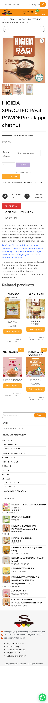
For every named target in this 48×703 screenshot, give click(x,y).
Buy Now (23, 165)
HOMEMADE (27, 183)
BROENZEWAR (11, 482)
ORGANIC (38, 183)
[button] (42, 40)
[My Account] (32, 12)
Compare (7, 341)
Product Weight (7, 154)
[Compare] (24, 12)
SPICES (5, 474)
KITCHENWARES (10, 462)
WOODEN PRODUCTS (15, 491)
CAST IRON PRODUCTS (13, 453)
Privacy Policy (13, 653)
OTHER (5, 470)
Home (5, 19)
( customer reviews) (23, 135)
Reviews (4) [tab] (10, 218)
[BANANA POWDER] (42, 29)
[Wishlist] (28, 12)
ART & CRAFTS (9, 440)
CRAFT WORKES (12, 448)
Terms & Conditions (15, 649)
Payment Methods (15, 643)
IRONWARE (9, 486)
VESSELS (6, 479)
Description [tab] (11, 206)
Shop (12, 19)
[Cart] (35, 13)
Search (40, 415)
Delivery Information (16, 656)
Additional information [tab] (18, 212)
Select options (12, 331)
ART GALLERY (10, 444)
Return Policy (12, 646)
